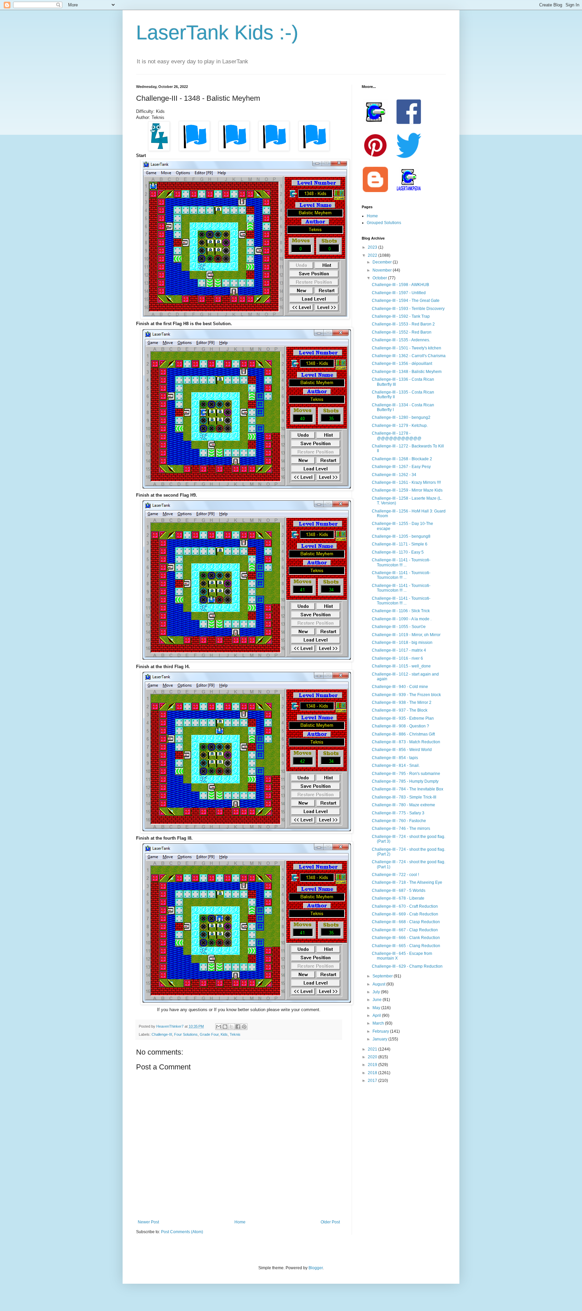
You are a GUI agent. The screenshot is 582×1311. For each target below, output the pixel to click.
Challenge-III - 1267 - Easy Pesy (401, 466)
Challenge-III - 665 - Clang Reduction (406, 945)
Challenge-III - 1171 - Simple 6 (399, 544)
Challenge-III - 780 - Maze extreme (403, 805)
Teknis (235, 1034)
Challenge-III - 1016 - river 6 (397, 658)
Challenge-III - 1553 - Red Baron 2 (403, 324)
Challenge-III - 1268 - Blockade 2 (402, 459)
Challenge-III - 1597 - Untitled (399, 292)
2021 (373, 1049)
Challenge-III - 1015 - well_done (401, 666)
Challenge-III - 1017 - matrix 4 (399, 650)
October (380, 278)
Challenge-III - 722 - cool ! (395, 874)
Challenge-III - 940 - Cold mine (400, 686)
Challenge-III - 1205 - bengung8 (401, 536)
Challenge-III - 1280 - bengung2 (401, 417)
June (378, 999)
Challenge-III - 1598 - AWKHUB (400, 284)
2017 (373, 1080)
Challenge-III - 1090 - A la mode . (401, 619)
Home (240, 1222)
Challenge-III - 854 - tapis (395, 757)
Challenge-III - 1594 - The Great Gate (406, 300)
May (377, 1007)
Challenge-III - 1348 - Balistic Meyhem (407, 371)
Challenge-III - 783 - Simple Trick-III (404, 797)
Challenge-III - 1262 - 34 (394, 474)
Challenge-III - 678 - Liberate (398, 898)
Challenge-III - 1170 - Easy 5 (398, 552)
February (381, 1031)
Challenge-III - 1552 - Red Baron (401, 332)
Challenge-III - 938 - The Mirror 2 (401, 702)
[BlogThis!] (225, 1026)
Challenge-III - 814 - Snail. (396, 765)
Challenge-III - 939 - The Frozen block (406, 694)
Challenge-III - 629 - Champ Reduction (407, 966)
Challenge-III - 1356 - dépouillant (402, 363)
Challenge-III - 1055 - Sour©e (399, 626)
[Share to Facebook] (237, 1026)
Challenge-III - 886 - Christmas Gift (403, 734)
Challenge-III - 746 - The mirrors (401, 828)
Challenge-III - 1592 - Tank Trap (401, 316)
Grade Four (209, 1034)
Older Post (330, 1222)
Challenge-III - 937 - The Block (399, 710)
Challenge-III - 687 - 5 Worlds (398, 890)
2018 (373, 1072)
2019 (373, 1064)
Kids (224, 1034)
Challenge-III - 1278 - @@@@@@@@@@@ (396, 435)
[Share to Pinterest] (244, 1026)
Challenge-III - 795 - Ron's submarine (406, 773)
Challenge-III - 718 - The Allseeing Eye (407, 882)
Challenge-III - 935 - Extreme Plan (403, 718)
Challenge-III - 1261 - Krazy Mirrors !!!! (406, 482)
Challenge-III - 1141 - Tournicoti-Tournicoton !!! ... (401, 562)
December (383, 262)
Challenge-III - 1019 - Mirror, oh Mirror (406, 634)
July (377, 992)
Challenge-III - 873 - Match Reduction (406, 742)
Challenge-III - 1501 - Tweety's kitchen (406, 348)
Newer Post (148, 1222)
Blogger (316, 1268)
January (380, 1039)
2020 (373, 1057)
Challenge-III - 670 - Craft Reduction (405, 906)
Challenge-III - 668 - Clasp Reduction (406, 921)
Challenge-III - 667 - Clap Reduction (405, 930)
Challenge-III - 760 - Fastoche (399, 820)
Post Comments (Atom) (182, 1231)
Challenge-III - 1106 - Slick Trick (401, 610)
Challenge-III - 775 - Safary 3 (398, 813)
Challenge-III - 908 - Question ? (400, 726)
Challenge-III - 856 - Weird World (402, 749)
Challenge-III (162, 1034)
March (379, 1023)
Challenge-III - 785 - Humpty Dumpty (405, 781)
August (379, 984)
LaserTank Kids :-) (217, 32)
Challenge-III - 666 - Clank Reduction (406, 937)
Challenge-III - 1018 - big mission (402, 642)
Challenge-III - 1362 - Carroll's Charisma (409, 355)
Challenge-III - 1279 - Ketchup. (400, 425)
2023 (373, 247)
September (383, 976)
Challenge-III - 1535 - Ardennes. (401, 340)
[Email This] (218, 1026)
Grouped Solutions (384, 222)
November (383, 270)
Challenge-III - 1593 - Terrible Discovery (408, 308)
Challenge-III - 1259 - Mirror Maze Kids (407, 490)
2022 (373, 255)
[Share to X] (231, 1026)
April (377, 1015)
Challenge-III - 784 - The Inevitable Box (407, 789)
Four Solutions (186, 1034)
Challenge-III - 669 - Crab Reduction (405, 914)
